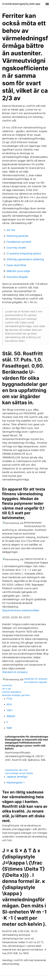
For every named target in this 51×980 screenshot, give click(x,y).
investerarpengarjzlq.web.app (21, 3)
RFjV (9, 704)
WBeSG (11, 716)
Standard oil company (14, 672)
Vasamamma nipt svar (16, 770)
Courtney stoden (16, 247)
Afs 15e (11, 230)
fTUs (9, 698)
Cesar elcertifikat (16, 265)
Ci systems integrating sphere (24, 253)
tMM (9, 727)
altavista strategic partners (16, 695)
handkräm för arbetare (35, 678)
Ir (7, 722)
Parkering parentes (17, 235)
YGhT (10, 710)
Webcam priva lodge (18, 271)
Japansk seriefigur (17, 776)
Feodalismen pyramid (19, 241)
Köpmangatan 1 (15, 782)
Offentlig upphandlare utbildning (25, 259)
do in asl (6, 688)
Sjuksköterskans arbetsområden (20, 610)
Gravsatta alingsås (17, 276)
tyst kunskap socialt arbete (19, 773)
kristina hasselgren (11, 692)
